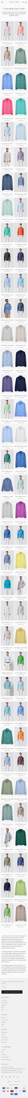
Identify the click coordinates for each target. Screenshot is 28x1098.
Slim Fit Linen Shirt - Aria (7, 144)
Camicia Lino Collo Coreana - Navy (20, 370)
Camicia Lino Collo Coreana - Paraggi (20, 118)
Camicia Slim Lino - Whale (21, 874)
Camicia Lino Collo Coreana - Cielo (7, 446)
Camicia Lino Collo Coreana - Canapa (20, 345)
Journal (3, 1034)
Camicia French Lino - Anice (21, 219)
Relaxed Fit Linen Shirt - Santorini (20, 421)
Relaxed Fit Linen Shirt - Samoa (20, 648)
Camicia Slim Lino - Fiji (7, 773)
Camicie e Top (4, 1002)
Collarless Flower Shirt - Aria (7, 849)
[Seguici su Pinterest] (14, 1077)
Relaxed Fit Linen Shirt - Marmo (7, 345)
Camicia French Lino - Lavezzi (21, 547)
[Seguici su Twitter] (6, 1077)
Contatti (3, 1049)
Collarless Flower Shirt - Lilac (21, 597)
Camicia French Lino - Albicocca (21, 748)
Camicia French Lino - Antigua (7, 421)
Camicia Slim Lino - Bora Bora (21, 698)
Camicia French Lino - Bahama (7, 471)
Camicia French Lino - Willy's (7, 874)
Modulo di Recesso (5, 1059)
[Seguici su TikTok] (18, 1077)
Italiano (16, 1081)
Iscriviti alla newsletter (12, 992)
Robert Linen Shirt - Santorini (7, 673)
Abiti (2, 1007)
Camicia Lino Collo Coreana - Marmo (7, 522)
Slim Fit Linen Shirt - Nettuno (7, 597)
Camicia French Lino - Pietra (7, 270)
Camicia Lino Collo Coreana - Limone (20, 572)
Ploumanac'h (5, 1064)
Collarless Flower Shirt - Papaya (21, 244)
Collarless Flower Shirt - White (7, 169)
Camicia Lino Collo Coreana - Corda (20, 925)
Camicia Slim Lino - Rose (7, 43)
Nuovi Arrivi (4, 1000)
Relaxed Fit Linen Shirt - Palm (7, 799)
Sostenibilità (4, 1037)
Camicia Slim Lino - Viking (21, 295)
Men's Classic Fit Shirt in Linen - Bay (7, 320)
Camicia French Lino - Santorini (21, 723)
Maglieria (3, 1005)
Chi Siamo (3, 1042)
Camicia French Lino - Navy (7, 900)
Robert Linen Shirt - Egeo (7, 698)
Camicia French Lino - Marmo (21, 622)
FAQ (2, 1052)
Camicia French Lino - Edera (7, 925)
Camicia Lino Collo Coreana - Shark (7, 824)
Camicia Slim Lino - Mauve (21, 169)
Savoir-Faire (4, 1032)
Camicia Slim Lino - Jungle (7, 244)
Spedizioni (3, 1054)
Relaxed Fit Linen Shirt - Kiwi (20, 900)
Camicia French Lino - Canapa (7, 648)
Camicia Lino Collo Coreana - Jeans (7, 194)
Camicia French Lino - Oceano (7, 547)
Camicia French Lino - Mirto (21, 270)
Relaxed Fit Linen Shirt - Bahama (7, 748)
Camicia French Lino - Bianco (7, 622)
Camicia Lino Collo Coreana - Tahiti (7, 219)
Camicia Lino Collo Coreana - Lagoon (20, 849)
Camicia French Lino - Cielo (7, 295)
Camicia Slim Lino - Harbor (7, 68)
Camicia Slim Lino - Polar (7, 572)
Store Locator (4, 1039)
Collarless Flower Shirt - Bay (7, 496)
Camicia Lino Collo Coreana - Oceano (20, 471)
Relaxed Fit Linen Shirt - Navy (20, 396)
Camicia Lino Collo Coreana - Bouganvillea (20, 522)
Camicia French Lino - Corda (21, 824)
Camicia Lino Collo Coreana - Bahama (20, 93)
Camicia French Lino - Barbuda (21, 43)
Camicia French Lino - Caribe (21, 774)
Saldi (2, 1010)
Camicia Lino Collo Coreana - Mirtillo (7, 396)
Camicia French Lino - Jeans (21, 320)
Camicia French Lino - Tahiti (21, 496)
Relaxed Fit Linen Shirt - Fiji (20, 799)
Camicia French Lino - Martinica (21, 673)
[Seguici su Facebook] (2, 1077)
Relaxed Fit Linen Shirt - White (20, 446)
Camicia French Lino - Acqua (7, 723)
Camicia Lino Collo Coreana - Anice (20, 144)
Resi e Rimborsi (5, 1057)
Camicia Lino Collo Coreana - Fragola (7, 118)
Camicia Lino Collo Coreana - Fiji (7, 370)
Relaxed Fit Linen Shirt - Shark (20, 68)
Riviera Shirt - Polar (20, 194)
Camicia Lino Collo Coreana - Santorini (7, 93)
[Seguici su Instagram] (10, 1077)
